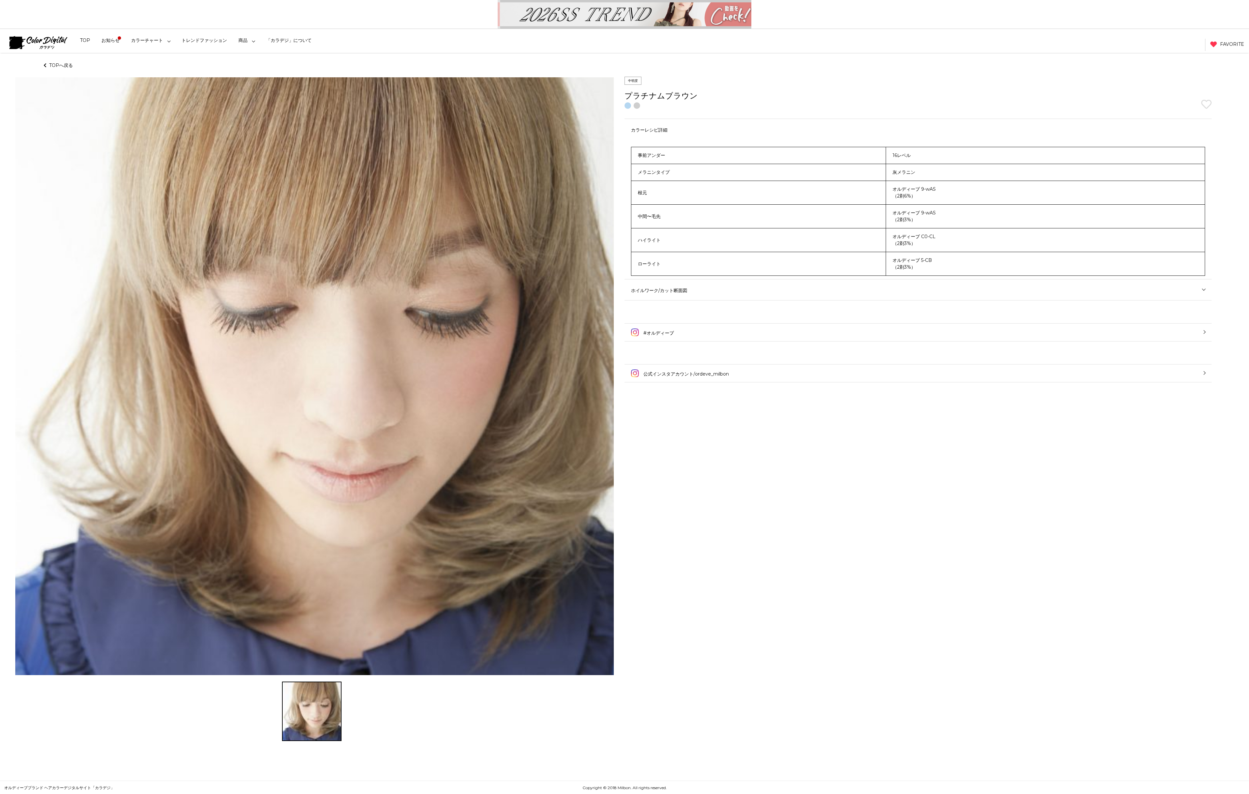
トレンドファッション (204, 40)
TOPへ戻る (60, 65)
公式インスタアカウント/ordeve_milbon (685, 374)
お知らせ (110, 40)
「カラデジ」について (289, 40)
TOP (85, 40)
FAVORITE (1232, 44)
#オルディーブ (658, 333)
